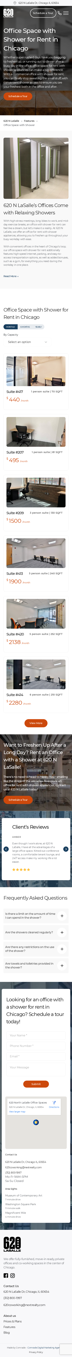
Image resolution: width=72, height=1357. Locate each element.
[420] (36, 614)
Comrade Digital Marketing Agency (44, 1347)
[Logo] (8, 13)
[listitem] (36, 849)
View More (36, 723)
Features (29, 120)
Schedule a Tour (43, 13)
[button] (36, 1122)
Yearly (38, 327)
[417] (36, 371)
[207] (36, 432)
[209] (36, 492)
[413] (36, 553)
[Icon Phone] (60, 13)
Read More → (10, 276)
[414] (36, 674)
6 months (25, 327)
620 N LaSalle (11, 120)
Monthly (10, 327)
